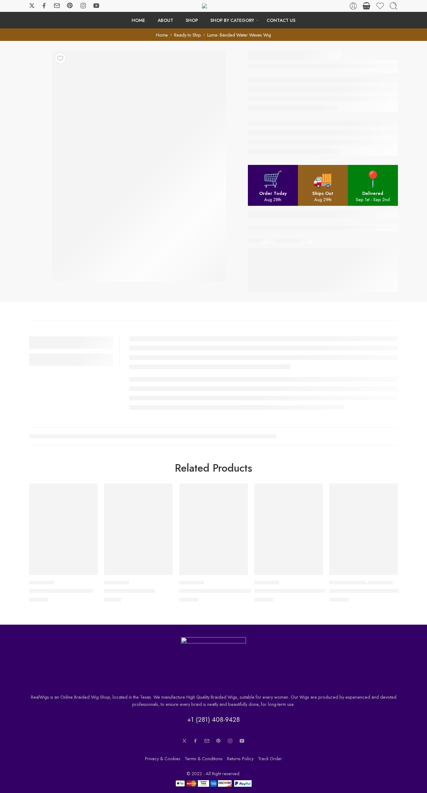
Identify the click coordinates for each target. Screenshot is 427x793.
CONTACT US (281, 20)
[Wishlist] (60, 58)
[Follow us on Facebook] (44, 5)
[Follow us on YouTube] (96, 5)
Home (162, 35)
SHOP (192, 20)
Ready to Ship (187, 35)
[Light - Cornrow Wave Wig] (63, 529)
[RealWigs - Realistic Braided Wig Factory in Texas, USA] (213, 6)
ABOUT (165, 20)
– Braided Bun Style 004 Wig (364, 590)
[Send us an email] (56, 5)
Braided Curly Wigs (347, 582)
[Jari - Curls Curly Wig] (138, 529)
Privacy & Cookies (162, 758)
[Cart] (366, 6)
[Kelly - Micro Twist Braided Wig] (213, 529)
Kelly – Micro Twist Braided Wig (216, 590)
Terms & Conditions (204, 758)
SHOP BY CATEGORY (232, 20)
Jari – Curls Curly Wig (129, 590)
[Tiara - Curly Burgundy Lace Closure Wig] (288, 529)
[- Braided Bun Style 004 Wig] (363, 529)
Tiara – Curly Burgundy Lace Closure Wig (303, 590)
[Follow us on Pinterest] (70, 5)
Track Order (270, 758)
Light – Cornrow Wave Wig (61, 590)
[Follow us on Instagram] (83, 5)
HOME (138, 20)
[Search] (393, 6)
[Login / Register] (353, 6)
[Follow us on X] (32, 5)
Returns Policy (240, 758)
